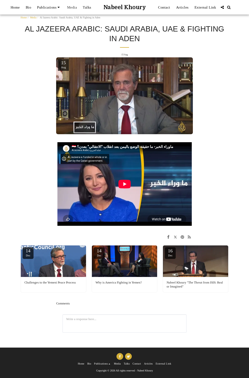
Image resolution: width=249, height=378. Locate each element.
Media (33, 17)
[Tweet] (175, 237)
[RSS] (189, 237)
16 (170, 252)
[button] (49, 7)
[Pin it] (182, 237)
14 (28, 252)
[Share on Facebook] (168, 237)
